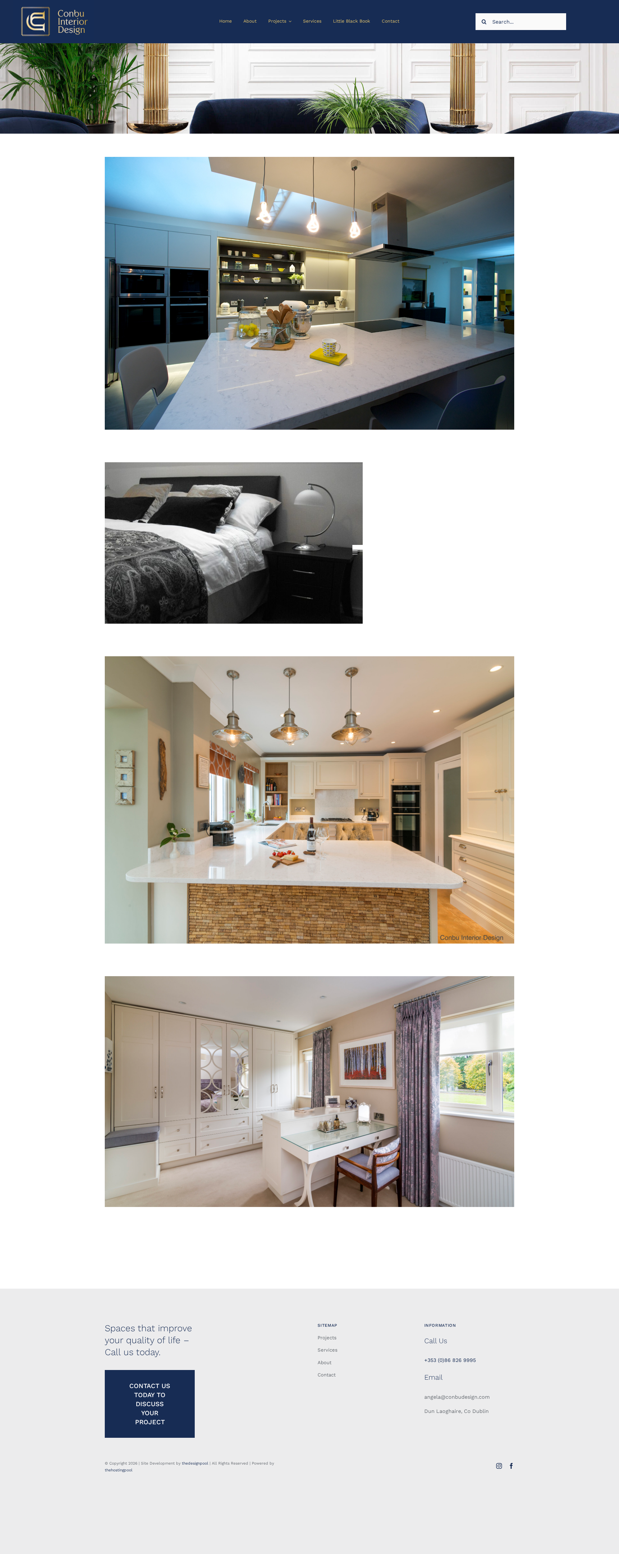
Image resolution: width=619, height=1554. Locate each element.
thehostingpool (119, 1470)
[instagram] (499, 1466)
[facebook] (511, 1466)
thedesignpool (195, 1463)
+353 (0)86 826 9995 (450, 1360)
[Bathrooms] (309, 293)
